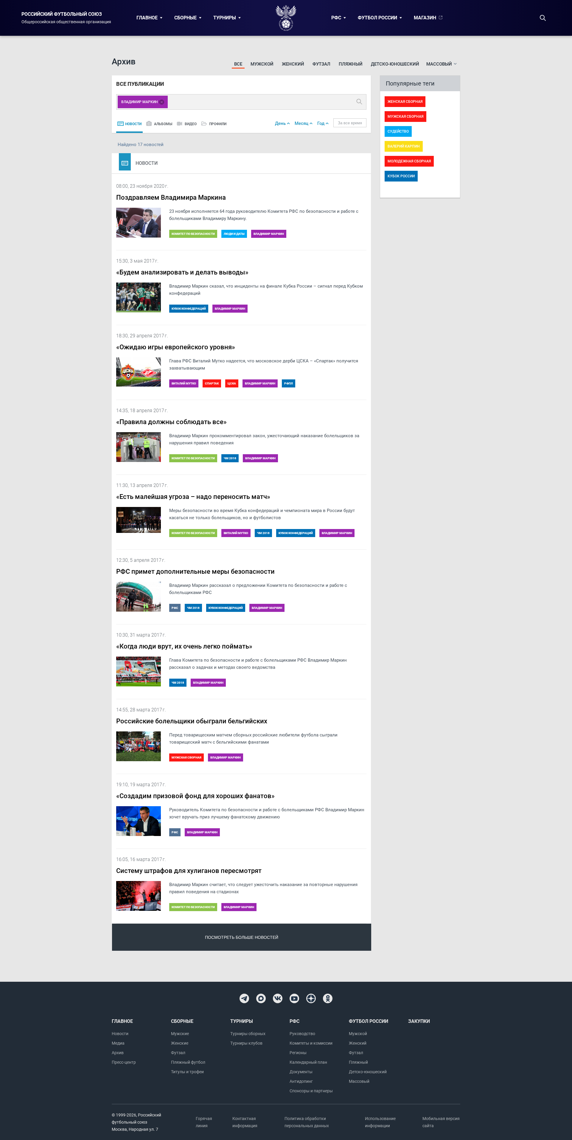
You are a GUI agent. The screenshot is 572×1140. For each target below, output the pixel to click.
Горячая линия (204, 1122)
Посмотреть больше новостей (241, 937)
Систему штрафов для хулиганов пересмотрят (189, 870)
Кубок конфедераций (189, 308)
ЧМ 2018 (230, 458)
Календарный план (308, 1062)
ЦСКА (232, 383)
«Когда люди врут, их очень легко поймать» (184, 646)
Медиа (118, 1043)
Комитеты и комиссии (311, 1043)
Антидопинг (301, 1081)
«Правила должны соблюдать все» (171, 422)
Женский (293, 64)
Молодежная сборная (409, 161)
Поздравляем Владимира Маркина (171, 197)
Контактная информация (244, 1122)
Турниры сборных (247, 1033)
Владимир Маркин (269, 233)
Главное (147, 18)
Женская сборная (405, 102)
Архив (118, 1052)
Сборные (185, 18)
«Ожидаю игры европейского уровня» (175, 347)
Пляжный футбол (188, 1062)
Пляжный (351, 64)
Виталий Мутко (184, 383)
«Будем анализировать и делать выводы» (182, 272)
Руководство (302, 1033)
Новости (133, 124)
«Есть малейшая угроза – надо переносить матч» (193, 496)
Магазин (425, 18)
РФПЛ (288, 383)
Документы (301, 1071)
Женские (179, 1043)
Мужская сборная (186, 757)
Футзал (321, 64)
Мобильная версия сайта (441, 1122)
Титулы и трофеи (187, 1071)
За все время (350, 123)
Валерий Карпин (404, 146)
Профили (217, 124)
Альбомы (163, 124)
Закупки (419, 1021)
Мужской (262, 64)
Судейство (398, 131)
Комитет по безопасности (193, 233)
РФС (336, 18)
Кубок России (401, 176)
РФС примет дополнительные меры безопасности (195, 571)
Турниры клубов (246, 1043)
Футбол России (377, 18)
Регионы (298, 1052)
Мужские (180, 1033)
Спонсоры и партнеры (311, 1090)
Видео (191, 124)
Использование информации (380, 1122)
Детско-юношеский (395, 64)
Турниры (224, 18)
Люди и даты (234, 233)
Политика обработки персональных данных (307, 1122)
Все (238, 64)
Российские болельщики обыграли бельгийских (191, 721)
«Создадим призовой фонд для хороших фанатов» (195, 796)
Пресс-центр (124, 1062)
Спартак (212, 383)
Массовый (359, 1081)
